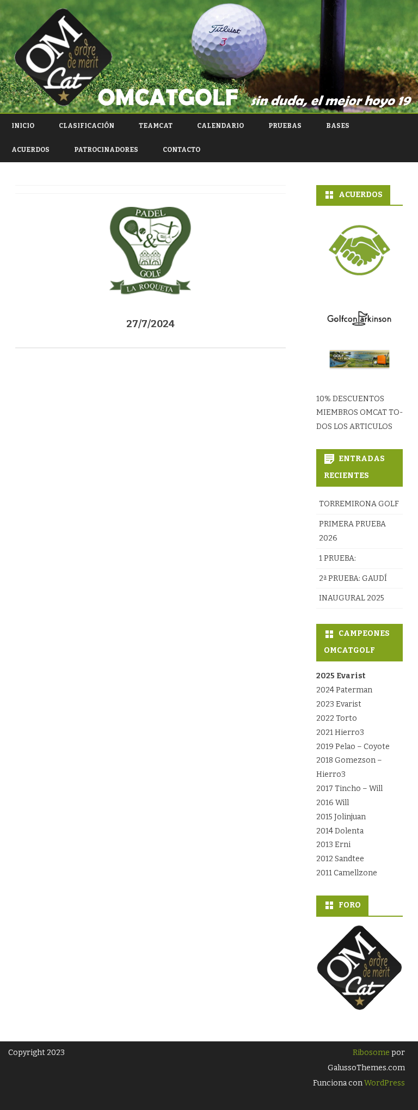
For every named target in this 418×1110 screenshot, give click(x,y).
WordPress (383, 1083)
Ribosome (371, 1052)
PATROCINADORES (106, 150)
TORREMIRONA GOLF (359, 503)
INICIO (22, 126)
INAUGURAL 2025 (351, 598)
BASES (337, 126)
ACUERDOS (30, 150)
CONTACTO (181, 150)
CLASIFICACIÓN (86, 126)
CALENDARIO (220, 126)
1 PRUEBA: (337, 558)
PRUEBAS (285, 126)
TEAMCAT (156, 126)
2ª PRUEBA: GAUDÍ (353, 578)
